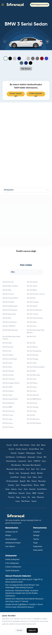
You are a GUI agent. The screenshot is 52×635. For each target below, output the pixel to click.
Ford (27, 469)
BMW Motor (12, 493)
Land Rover (14, 477)
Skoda (33, 473)
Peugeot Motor (26, 485)
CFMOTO (37, 461)
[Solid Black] (10, 58)
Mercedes (42, 481)
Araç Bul (36, 532)
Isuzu (20, 489)
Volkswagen (30, 453)
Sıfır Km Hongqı (32, 359)
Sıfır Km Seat (7, 343)
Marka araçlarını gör (35, 94)
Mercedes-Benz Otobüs (16, 469)
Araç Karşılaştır (11, 539)
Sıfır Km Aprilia (32, 282)
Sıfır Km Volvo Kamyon (35, 318)
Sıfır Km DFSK (7, 387)
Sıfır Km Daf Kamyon (10, 310)
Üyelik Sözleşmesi (12, 571)
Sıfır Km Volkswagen (10, 306)
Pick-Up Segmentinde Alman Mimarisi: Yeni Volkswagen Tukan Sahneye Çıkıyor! (22, 586)
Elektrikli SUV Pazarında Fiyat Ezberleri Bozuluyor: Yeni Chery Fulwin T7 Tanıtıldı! (24, 600)
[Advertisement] (26, 220)
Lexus (17, 501)
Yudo (17, 485)
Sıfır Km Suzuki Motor (10, 399)
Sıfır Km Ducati (8, 282)
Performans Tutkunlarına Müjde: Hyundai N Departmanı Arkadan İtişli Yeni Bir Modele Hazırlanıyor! (21, 593)
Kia (29, 497)
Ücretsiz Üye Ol (11, 532)
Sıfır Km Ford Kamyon (34, 310)
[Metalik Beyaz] (23, 58)
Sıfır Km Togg (31, 411)
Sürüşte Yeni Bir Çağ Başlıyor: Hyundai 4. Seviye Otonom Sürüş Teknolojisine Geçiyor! (24, 606)
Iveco (44, 461)
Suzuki (43, 469)
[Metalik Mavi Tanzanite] (26, 63)
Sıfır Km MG (7, 318)
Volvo (35, 477)
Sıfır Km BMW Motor (34, 399)
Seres (7, 489)
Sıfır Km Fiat (31, 343)
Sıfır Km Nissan (32, 347)
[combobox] (26, 189)
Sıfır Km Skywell (8, 371)
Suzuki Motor (42, 489)
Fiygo (35, 543)
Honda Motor (34, 449)
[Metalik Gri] (37, 58)
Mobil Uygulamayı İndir (39, 4)
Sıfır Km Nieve (32, 290)
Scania (11, 449)
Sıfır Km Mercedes (33, 375)
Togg (18, 497)
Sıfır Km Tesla (7, 395)
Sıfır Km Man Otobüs (10, 286)
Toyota (34, 501)
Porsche (11, 497)
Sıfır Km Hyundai (33, 395)
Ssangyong (25, 473)
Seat (33, 469)
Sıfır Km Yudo (31, 379)
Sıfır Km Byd (7, 290)
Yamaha (11, 485)
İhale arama (38, 550)
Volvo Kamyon (11, 461)
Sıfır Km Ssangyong (34, 351)
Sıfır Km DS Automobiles (36, 367)
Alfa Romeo (25, 501)
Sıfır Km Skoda (8, 355)
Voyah (39, 453)
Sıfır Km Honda (8, 375)
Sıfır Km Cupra (8, 415)
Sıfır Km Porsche (8, 411)
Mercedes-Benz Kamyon (32, 465)
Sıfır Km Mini (31, 371)
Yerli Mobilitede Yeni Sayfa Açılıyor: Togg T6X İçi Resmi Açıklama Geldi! (24, 581)
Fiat (37, 469)
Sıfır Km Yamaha (9, 379)
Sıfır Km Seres (32, 387)
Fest (17, 473)
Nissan (11, 473)
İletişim (8, 535)
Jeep (33, 497)
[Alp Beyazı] (6, 58)
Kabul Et (32, 630)
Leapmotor (22, 461)
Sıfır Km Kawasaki (9, 314)
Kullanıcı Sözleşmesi (13, 567)
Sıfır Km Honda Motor (10, 298)
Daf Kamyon (10, 457)
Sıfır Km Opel (7, 363)
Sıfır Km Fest (7, 351)
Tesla (26, 489)
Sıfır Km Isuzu (32, 391)
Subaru (14, 489)
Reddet (19, 630)
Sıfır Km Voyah (32, 306)
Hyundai (32, 489)
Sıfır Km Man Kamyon (10, 330)
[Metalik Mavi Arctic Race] (46, 58)
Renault (22, 493)
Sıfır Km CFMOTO (9, 326)
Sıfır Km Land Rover (10, 359)
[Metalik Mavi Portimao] (21, 63)
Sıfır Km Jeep (7, 419)
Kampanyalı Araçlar (13, 543)
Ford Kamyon (21, 457)
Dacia (28, 493)
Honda (34, 481)
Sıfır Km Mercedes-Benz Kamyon (36, 331)
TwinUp (36, 539)
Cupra (23, 497)
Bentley (40, 473)
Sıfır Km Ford (31, 336)
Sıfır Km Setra (32, 322)
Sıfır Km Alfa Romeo (34, 423)
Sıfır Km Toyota (8, 427)
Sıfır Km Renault (8, 403)
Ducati (9, 445)
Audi (40, 477)
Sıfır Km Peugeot (33, 302)
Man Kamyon (16, 465)
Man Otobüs (24, 445)
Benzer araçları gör (16, 94)
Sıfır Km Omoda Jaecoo (36, 294)
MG (45, 457)
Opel (29, 477)
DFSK (42, 485)
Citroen (39, 457)
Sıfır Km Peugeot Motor (11, 383)
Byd (38, 445)
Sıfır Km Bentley (32, 355)
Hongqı (23, 477)
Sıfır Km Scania (8, 294)
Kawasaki (31, 457)
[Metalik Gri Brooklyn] (28, 58)
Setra (30, 461)
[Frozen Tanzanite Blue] (19, 58)
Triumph (14, 453)
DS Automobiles (12, 481)
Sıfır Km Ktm (31, 298)
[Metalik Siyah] (30, 63)
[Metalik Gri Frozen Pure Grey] (14, 58)
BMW (34, 493)
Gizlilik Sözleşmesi (12, 559)
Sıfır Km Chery (32, 286)
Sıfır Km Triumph (8, 302)
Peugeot (21, 453)
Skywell (22, 481)
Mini (28, 481)
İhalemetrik (37, 546)
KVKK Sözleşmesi (12, 563)
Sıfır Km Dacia (32, 403)
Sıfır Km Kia (31, 415)
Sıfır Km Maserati (33, 419)
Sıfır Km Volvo (32, 363)
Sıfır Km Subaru (8, 391)
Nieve (43, 445)
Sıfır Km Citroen (32, 314)
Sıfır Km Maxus (32, 383)
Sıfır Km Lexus (8, 423)
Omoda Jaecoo (21, 449)
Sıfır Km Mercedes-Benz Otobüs (11, 338)
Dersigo (36, 535)
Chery (33, 445)
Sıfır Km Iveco (32, 326)
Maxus (36, 485)
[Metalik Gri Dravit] (33, 58)
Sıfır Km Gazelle (32, 407)
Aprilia (15, 445)
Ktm (42, 449)
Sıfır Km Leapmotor (10, 322)
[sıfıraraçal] (15, 4)
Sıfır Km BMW (7, 407)
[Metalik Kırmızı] (42, 58)
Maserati (40, 497)
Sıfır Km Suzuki (8, 347)
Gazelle (41, 493)
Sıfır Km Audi (7, 367)
